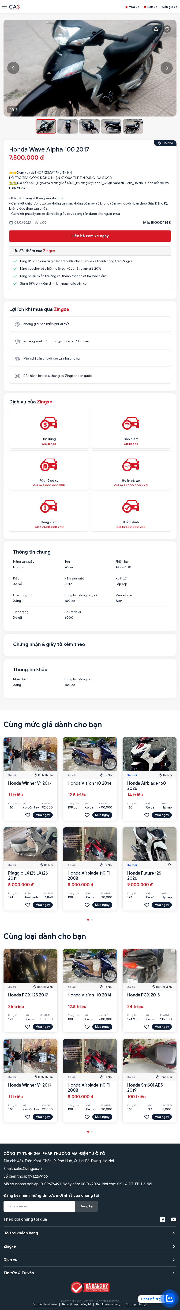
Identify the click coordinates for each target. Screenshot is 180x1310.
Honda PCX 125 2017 (28, 995)
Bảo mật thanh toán (45, 1304)
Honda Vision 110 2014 (89, 783)
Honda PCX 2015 (143, 995)
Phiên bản (123, 562)
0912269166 (38, 1176)
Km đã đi (46, 803)
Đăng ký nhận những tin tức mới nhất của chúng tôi (51, 1195)
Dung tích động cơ (77, 679)
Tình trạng (20, 612)
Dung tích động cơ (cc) (80, 595)
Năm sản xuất (74, 578)
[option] (90, 68)
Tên (67, 562)
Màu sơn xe (124, 595)
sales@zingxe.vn (28, 1168)
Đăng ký (86, 1206)
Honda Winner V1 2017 (30, 783)
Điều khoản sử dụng (108, 1304)
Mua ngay (43, 815)
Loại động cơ (22, 595)
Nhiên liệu (20, 679)
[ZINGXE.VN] (14, 6)
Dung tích (13, 803)
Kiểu (16, 578)
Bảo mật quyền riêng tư (76, 1304)
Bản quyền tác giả (136, 1304)
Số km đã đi (72, 612)
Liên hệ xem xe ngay (90, 236)
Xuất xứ (121, 578)
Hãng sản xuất (23, 562)
